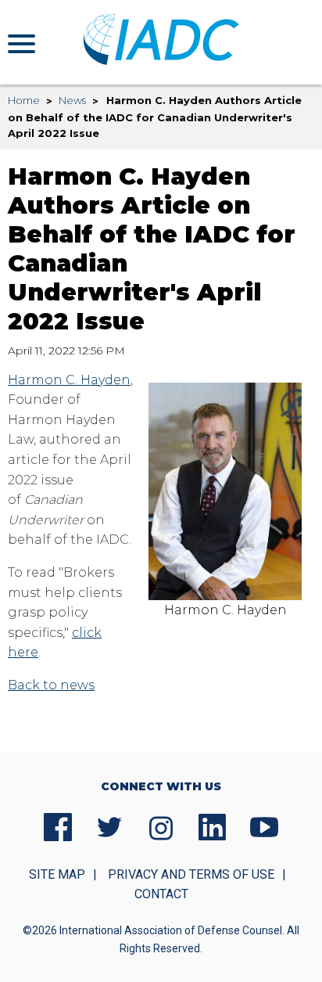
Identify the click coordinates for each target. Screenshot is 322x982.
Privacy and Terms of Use (191, 874)
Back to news (51, 685)
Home (24, 100)
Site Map (57, 874)
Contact (161, 894)
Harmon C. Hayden (69, 379)
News (72, 100)
